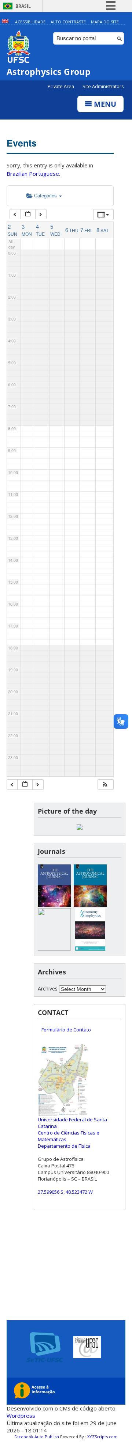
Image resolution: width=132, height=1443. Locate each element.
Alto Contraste (68, 21)
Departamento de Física (64, 1146)
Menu (104, 104)
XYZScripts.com (102, 1436)
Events (22, 142)
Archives (48, 988)
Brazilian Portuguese (33, 173)
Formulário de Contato (66, 1029)
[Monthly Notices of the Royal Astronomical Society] (54, 948)
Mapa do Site (105, 21)
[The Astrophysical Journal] (54, 904)
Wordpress (21, 1415)
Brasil (23, 6)
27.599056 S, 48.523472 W (65, 1192)
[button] (105, 784)
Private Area (61, 86)
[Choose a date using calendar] (28, 214)
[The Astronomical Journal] (90, 904)
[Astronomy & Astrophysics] (90, 948)
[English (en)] (5, 21)
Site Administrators (103, 86)
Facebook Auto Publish (36, 1436)
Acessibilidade (30, 21)
